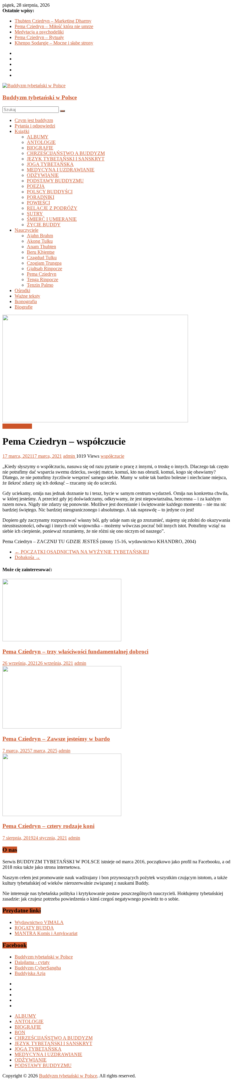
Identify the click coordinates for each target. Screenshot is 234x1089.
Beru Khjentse (41, 252)
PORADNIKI (40, 197)
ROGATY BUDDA (34, 927)
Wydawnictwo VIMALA (39, 922)
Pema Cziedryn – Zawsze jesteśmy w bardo (56, 739)
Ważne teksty (27, 296)
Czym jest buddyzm (34, 120)
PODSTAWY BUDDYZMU (55, 180)
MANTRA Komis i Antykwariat (46, 933)
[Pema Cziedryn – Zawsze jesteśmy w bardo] (61, 726)
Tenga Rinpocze (42, 279)
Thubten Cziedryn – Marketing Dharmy (53, 20)
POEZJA (36, 186)
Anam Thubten (41, 246)
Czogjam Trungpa (44, 263)
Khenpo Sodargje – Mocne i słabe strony (54, 42)
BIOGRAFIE (40, 147)
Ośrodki (22, 290)
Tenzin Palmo (40, 285)
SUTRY (35, 213)
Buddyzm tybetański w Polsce (39, 97)
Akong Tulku (40, 241)
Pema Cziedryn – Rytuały (39, 37)
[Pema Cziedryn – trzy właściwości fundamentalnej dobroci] (61, 639)
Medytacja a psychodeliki (39, 31)
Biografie (24, 307)
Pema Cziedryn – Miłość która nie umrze (54, 26)
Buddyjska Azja (30, 973)
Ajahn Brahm (40, 235)
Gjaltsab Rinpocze (44, 268)
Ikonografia (26, 301)
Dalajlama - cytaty (32, 962)
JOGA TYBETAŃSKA (50, 164)
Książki (22, 131)
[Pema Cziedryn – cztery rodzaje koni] (61, 814)
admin (69, 456)
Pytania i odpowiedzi (35, 125)
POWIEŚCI (38, 202)
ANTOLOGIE (41, 142)
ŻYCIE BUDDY (44, 224)
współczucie (112, 456)
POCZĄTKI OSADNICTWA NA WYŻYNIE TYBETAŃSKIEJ (82, 551)
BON (20, 1032)
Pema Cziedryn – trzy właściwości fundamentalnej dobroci (75, 651)
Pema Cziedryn (41, 274)
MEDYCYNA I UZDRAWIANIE (60, 169)
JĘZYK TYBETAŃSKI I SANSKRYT (66, 158)
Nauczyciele (26, 230)
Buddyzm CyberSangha (38, 967)
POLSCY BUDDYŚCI (50, 191)
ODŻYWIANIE (43, 175)
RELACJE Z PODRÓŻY (52, 208)
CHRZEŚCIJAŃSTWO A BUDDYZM (66, 153)
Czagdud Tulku (42, 257)
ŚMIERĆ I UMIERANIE (52, 219)
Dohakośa (27, 557)
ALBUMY (37, 136)
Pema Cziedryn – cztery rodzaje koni (48, 826)
